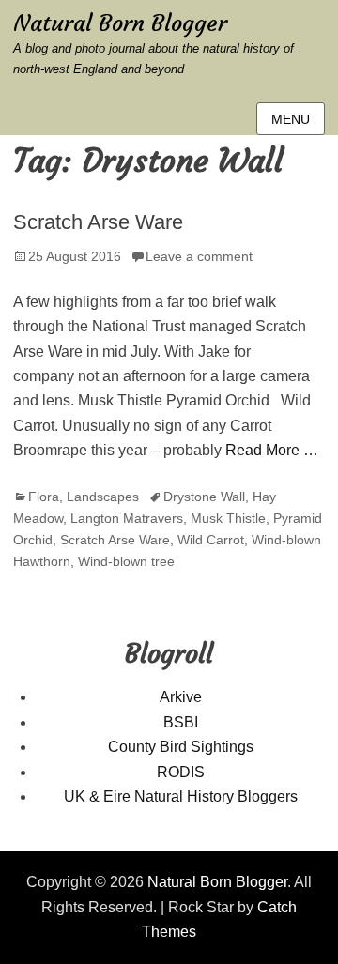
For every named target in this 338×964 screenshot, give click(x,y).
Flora (43, 496)
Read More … (271, 450)
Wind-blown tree (126, 561)
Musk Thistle (228, 518)
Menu (290, 119)
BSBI (180, 722)
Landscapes (103, 496)
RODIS (181, 772)
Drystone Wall (204, 496)
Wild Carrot (210, 539)
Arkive (181, 697)
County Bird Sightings (181, 747)
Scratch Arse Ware (98, 222)
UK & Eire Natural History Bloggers (181, 796)
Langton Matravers (126, 518)
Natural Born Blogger (120, 23)
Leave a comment (199, 256)
